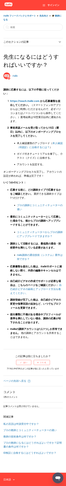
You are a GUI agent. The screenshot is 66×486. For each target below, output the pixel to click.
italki (15, 75)
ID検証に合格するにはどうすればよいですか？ (29, 452)
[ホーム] (8, 6)
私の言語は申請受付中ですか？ (21, 423)
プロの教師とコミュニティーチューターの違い (30, 430)
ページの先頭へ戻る (15, 380)
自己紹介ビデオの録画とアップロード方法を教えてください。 (36, 289)
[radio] (23, 362)
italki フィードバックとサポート (19, 15)
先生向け (43, 15)
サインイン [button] (53, 5)
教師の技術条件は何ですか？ (19, 436)
